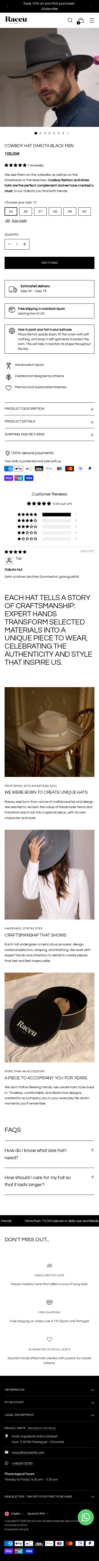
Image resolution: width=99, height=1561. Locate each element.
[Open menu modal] (92, 20)
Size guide (19, 221)
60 (84, 211)
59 (70, 211)
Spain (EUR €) (36, 1513)
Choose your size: (21, 202)
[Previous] (7, 6)
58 (55, 211)
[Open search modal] (70, 20)
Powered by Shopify (17, 1529)
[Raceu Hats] (16, 20)
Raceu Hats (34, 1521)
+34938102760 (22, 1463)
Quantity (11, 234)
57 (40, 211)
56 (26, 211)
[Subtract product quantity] (9, 244)
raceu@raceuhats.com (28, 1452)
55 (11, 211)
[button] (16, 165)
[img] (15, 552)
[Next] (91, 6)
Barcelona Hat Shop (42, 1428)
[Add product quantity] (24, 244)
